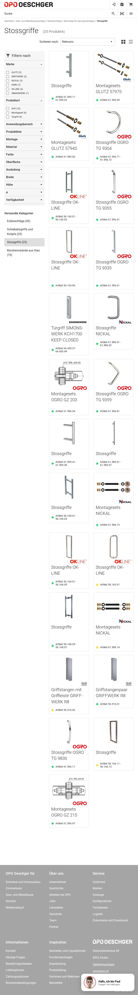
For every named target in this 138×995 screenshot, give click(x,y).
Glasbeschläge (54, 21)
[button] (107, 982)
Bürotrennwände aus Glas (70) (23, 253)
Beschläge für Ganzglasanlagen (79, 21)
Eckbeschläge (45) (18, 221)
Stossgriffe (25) (17, 242)
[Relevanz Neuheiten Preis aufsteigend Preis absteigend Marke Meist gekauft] (87, 42)
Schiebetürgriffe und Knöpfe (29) (20, 232)
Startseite (8, 21)
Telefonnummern (103, 964)
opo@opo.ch (101, 971)
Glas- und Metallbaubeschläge (30, 21)
